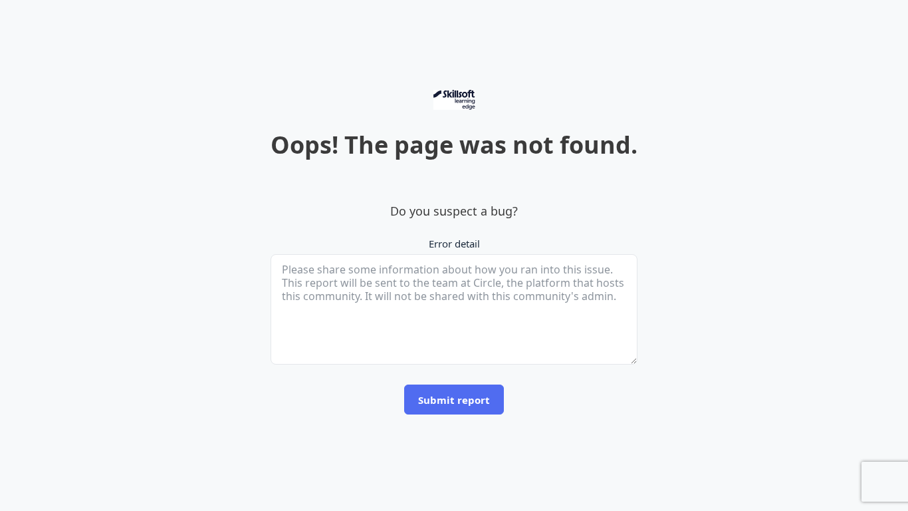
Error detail (454, 243)
